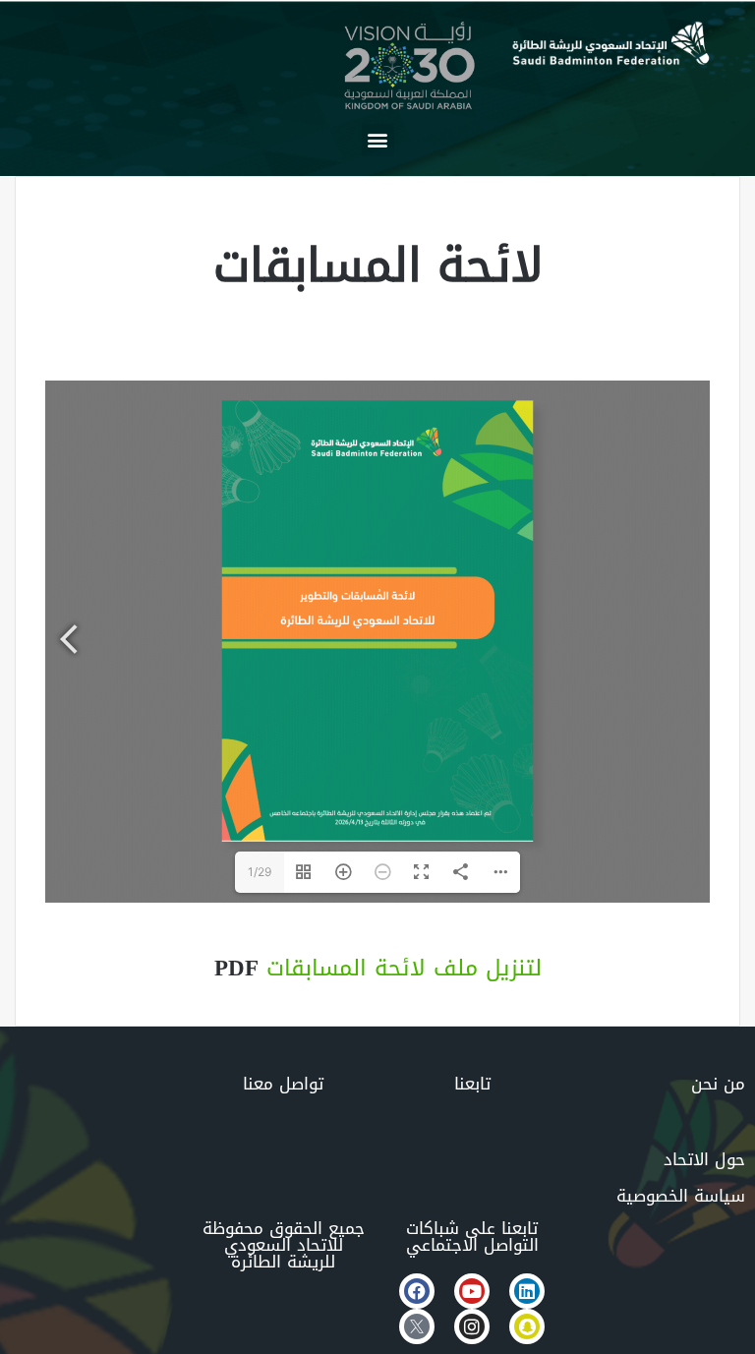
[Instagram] (472, 1326)
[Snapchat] (527, 1326)
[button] (378, 140)
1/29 (259, 871)
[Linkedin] (527, 1291)
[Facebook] (417, 1291)
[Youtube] (472, 1291)
